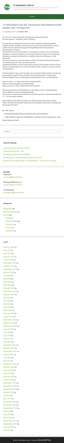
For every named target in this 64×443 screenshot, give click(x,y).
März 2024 (7, 285)
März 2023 (7, 310)
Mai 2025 (7, 250)
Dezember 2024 (9, 263)
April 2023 (7, 307)
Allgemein (7, 209)
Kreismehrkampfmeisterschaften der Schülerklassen (26, 114)
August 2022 (8, 329)
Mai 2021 (7, 361)
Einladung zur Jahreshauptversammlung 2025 (22, 157)
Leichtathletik (11, 221)
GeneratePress (45, 440)
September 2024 (10, 269)
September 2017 (10, 424)
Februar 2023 (8, 313)
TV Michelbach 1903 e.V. (23, 5)
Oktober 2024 (9, 266)
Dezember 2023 (9, 291)
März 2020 (7, 373)
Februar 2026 (8, 247)
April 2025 (7, 253)
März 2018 (7, 418)
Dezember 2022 (9, 320)
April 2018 (7, 414)
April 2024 (7, 282)
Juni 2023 (7, 301)
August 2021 (8, 354)
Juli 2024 (7, 275)
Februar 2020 (8, 376)
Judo (6, 110)
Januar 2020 (8, 380)
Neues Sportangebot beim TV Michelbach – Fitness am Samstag (29, 161)
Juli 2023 (7, 298)
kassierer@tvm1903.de (12, 185)
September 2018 (10, 408)
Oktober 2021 (9, 348)
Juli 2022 (7, 332)
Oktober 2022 (9, 323)
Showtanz (10, 224)
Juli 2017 (7, 430)
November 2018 (9, 405)
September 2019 (10, 389)
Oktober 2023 (9, 294)
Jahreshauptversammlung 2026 (16, 148)
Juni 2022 (7, 335)
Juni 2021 (7, 358)
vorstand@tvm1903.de (12, 177)
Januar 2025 (8, 260)
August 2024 (8, 272)
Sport (11, 110)
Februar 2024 (8, 288)
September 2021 (10, 351)
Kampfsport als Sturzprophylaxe (16, 154)
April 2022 (7, 342)
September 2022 (10, 326)
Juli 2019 (7, 395)
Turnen (9, 227)
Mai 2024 (7, 279)
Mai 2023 (7, 304)
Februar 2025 (8, 257)
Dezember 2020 (9, 364)
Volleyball (10, 231)
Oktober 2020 (9, 367)
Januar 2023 (8, 316)
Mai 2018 (7, 411)
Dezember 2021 (9, 345)
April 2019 (7, 399)
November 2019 (9, 386)
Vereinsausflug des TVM (13, 151)
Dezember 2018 (9, 402)
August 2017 (8, 427)
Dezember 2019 (9, 383)
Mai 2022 (7, 339)
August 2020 (8, 370)
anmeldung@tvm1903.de (13, 192)
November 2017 (9, 421)
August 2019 (8, 392)
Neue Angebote (9, 212)
